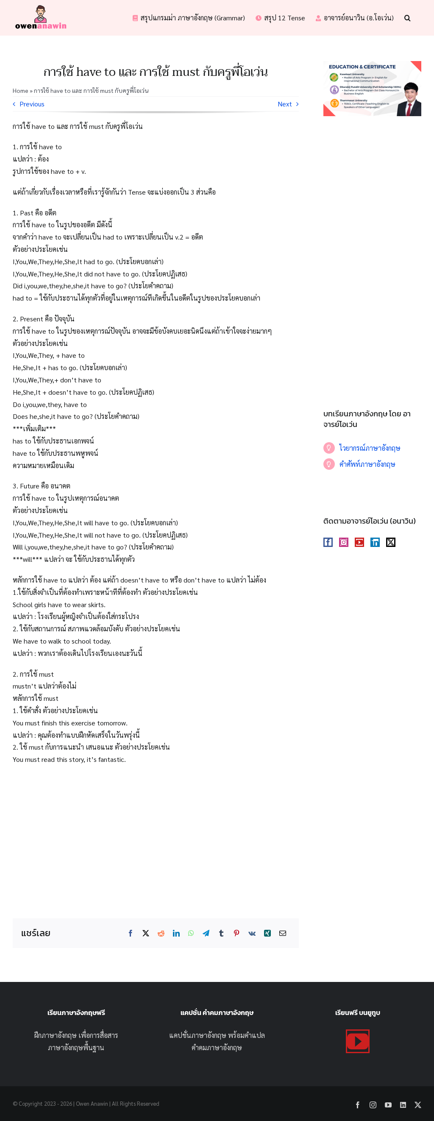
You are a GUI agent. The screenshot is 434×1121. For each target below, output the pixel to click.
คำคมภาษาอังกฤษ (217, 1047)
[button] (407, 18)
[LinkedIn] (176, 933)
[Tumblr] (221, 933)
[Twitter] (390, 542)
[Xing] (267, 933)
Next (285, 103)
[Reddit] (161, 933)
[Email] (282, 933)
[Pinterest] (236, 933)
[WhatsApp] (191, 933)
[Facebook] (130, 933)
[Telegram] (206, 933)
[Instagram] (343, 542)
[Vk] (252, 933)
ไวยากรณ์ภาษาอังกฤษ (370, 447)
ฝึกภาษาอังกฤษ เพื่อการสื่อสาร (76, 1035)
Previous (32, 103)
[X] (145, 933)
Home (20, 90)
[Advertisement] (156, 833)
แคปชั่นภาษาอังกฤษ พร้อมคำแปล (217, 1035)
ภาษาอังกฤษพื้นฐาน (76, 1047)
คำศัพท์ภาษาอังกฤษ (367, 464)
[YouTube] (359, 542)
